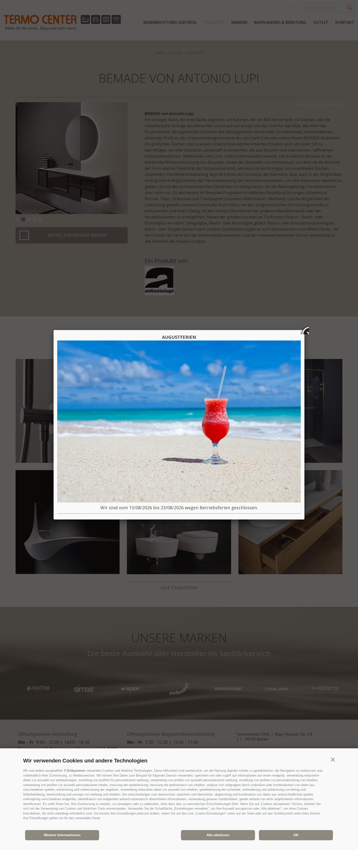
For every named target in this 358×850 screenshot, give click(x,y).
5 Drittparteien (74, 770)
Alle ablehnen (218, 835)
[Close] (304, 330)
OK (296, 835)
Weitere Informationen (62, 835)
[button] (332, 760)
